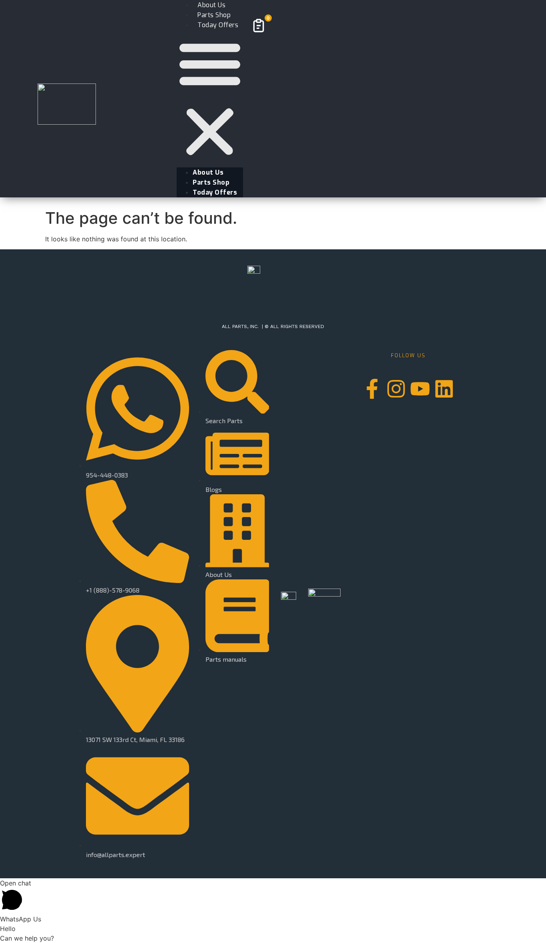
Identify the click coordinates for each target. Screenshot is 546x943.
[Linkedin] (444, 389)
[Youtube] (420, 389)
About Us (208, 172)
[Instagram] (396, 389)
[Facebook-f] (372, 389)
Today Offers (217, 25)
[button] (210, 98)
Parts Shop (211, 182)
